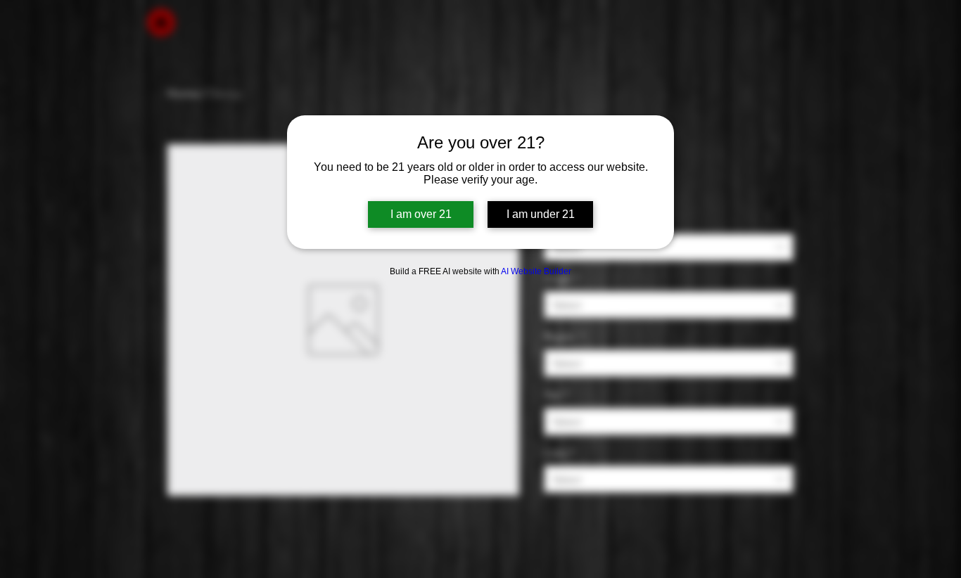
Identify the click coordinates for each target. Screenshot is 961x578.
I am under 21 (541, 214)
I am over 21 (421, 214)
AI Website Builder (536, 271)
